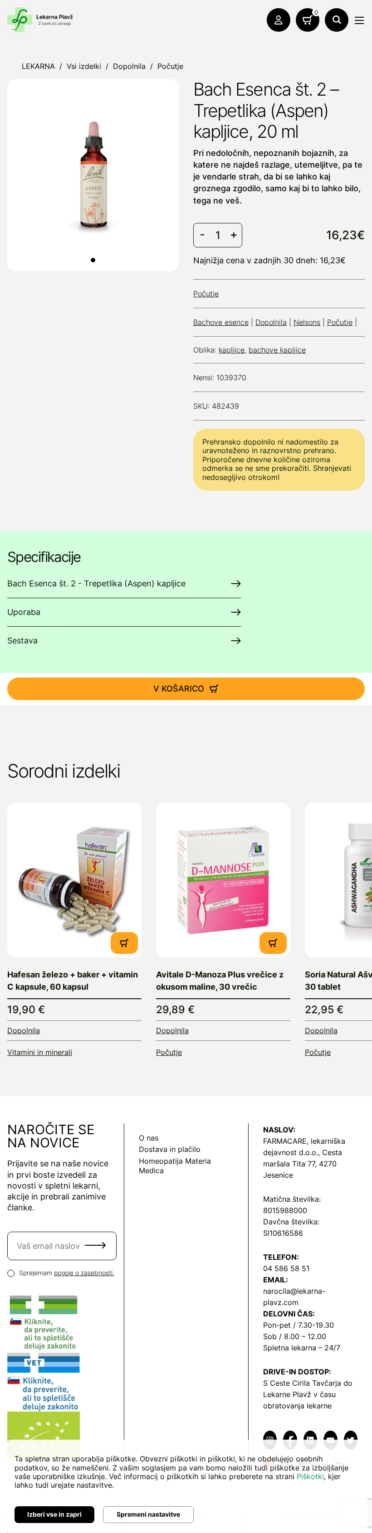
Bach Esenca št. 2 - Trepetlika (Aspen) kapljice (96, 583)
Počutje (170, 66)
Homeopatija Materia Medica (175, 1165)
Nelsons (307, 322)
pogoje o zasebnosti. (84, 1273)
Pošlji (95, 1245)
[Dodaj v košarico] (124, 943)
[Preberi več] (74, 880)
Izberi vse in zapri (54, 1514)
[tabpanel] (93, 175)
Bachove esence (221, 322)
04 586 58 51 (286, 1268)
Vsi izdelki (84, 66)
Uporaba (23, 612)
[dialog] (186, 1486)
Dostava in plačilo (170, 1149)
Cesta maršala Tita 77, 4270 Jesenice (302, 1164)
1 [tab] (93, 260)
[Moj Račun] (278, 20)
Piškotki (310, 1476)
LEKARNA (38, 66)
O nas (148, 1137)
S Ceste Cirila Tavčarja (302, 1383)
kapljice (232, 349)
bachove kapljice (277, 349)
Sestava (22, 640)
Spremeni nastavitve (148, 1514)
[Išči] (336, 20)
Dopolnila (129, 66)
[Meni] (359, 20)
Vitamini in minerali (39, 1052)
